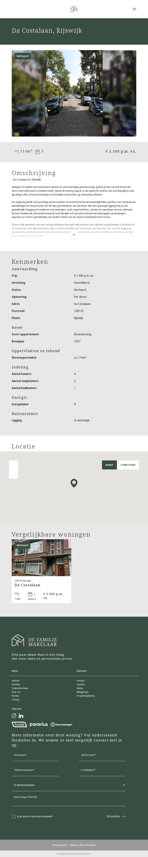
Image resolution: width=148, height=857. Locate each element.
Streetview (128, 465)
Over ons (16, 692)
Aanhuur (81, 684)
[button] (74, 132)
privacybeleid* (46, 816)
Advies (80, 688)
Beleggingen (83, 692)
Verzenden (113, 816)
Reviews (15, 695)
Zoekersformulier (20, 688)
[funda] (19, 724)
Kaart (109, 465)
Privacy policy (60, 845)
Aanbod (15, 680)
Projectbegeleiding (86, 695)
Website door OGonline (83, 845)
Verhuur (81, 680)
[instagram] (14, 715)
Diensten (16, 684)
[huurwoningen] (61, 724)
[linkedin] (21, 715)
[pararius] (39, 724)
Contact (15, 699)
